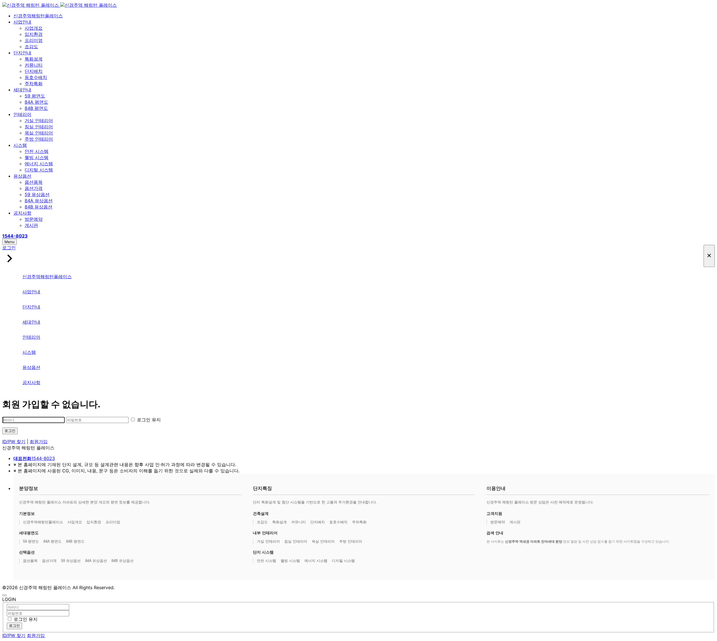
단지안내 (22, 52)
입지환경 (34, 34)
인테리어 (22, 114)
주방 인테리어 (39, 139)
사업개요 (34, 28)
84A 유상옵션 (39, 200)
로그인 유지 (148, 419)
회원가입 (39, 441)
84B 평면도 (36, 108)
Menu (9, 242)
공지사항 (22, 213)
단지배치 (34, 71)
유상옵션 (22, 176)
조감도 (31, 46)
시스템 (20, 145)
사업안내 (22, 22)
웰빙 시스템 (36, 157)
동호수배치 (36, 77)
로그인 (9, 430)
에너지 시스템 (39, 163)
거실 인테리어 (39, 120)
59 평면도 (35, 96)
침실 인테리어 (39, 126)
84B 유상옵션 (38, 207)
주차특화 (34, 83)
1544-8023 (34, 458)
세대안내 (22, 89)
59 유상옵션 (37, 194)
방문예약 (34, 219)
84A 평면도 (36, 102)
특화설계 (34, 59)
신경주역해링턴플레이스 (38, 15)
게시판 (31, 225)
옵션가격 (34, 188)
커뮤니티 (34, 65)
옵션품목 (34, 182)
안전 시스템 (36, 151)
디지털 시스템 (39, 170)
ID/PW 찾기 (13, 441)
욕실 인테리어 (39, 133)
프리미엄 (34, 40)
